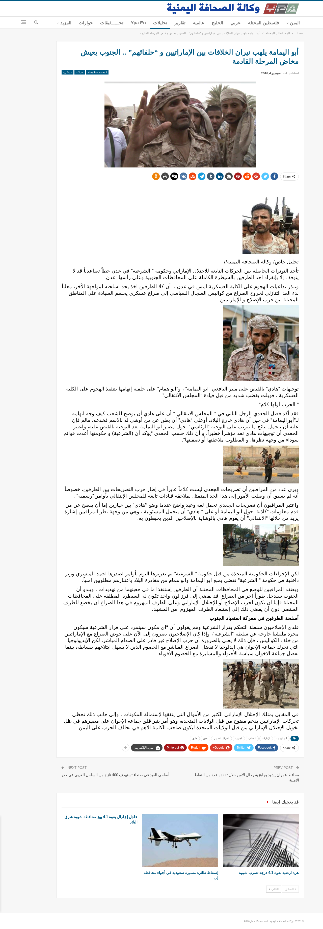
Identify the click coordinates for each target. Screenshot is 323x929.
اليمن (295, 22)
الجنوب (239, 738)
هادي (194, 738)
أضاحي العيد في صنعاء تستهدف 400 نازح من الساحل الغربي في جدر (115, 775)
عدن (205, 738)
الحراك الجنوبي (221, 738)
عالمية (198, 22)
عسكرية (67, 72)
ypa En (138, 22)
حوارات (86, 22)
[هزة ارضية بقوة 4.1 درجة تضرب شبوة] (261, 840)
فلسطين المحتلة (263, 22)
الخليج (217, 22)
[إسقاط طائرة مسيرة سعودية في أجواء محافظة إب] (180, 840)
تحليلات (160, 22)
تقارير (180, 22)
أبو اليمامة (281, 738)
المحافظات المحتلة (97, 72)
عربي (235, 22)
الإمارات (266, 738)
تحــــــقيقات (111, 22)
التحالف (252, 738)
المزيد (65, 22)
